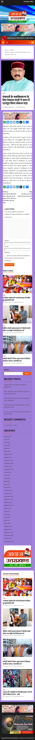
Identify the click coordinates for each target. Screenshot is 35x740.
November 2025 (8, 463)
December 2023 (8, 532)
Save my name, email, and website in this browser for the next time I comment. (17, 258)
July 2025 (7, 475)
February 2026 (8, 454)
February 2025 (8, 490)
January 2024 (8, 529)
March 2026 (7, 451)
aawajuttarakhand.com (9, 107)
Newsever (23, 738)
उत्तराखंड (3, 93)
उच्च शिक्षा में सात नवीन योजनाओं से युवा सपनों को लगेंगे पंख (25, 195)
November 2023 (8, 535)
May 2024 (7, 517)
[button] (7, 42)
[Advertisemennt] (17, 27)
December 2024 (8, 496)
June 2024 (7, 514)
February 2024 (8, 526)
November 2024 (8, 499)
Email (7, 246)
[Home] (3, 42)
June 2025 (7, 478)
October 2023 (8, 538)
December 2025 (8, 460)
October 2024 (8, 502)
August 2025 (7, 472)
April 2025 (7, 484)
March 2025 (7, 487)
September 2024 (9, 505)
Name (7, 240)
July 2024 (7, 511)
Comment (8, 217)
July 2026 (7, 439)
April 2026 (7, 448)
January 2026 (8, 457)
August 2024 (7, 508)
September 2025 (9, 469)
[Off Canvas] (2, 1)
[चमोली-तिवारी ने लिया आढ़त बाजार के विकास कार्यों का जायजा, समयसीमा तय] (17, 345)
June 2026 (7, 442)
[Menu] (7, 42)
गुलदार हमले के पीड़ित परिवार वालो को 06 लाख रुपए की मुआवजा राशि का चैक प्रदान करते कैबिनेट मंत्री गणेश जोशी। (9, 197)
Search (6, 369)
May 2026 (7, 445)
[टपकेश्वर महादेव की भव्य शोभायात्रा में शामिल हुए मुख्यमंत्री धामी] (17, 284)
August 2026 (7, 436)
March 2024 (7, 523)
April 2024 (7, 520)
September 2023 (9, 541)
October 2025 (8, 466)
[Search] (30, 42)
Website (7, 252)
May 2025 (7, 481)
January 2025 (8, 493)
